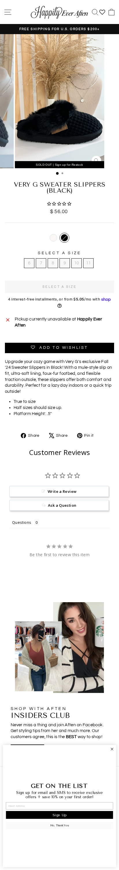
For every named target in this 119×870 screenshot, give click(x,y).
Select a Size (59, 253)
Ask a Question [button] (62, 505)
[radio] (53, 238)
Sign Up (59, 815)
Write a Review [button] (62, 491)
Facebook (93, 725)
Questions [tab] (21, 522)
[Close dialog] (112, 749)
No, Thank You (59, 825)
